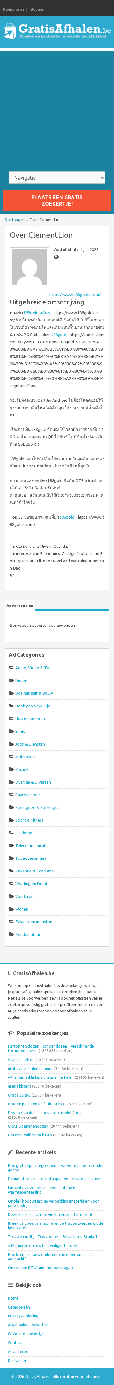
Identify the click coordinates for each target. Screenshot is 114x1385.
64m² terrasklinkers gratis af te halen (41, 1077)
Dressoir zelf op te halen (30, 1135)
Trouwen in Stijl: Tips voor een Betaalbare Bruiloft (53, 1237)
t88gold (59, 334)
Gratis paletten (21, 1059)
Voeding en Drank (31, 883)
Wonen (21, 909)
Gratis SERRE (19, 1095)
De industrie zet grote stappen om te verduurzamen (55, 1179)
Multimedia (25, 756)
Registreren (13, 9)
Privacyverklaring (23, 1316)
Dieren (21, 680)
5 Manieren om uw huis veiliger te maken (44, 1245)
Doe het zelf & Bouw (34, 693)
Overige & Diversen (33, 782)
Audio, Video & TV (32, 668)
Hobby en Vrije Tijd (33, 706)
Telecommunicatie (32, 845)
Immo (20, 731)
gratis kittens (19, 1086)
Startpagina (15, 220)
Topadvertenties (30, 858)
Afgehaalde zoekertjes (28, 1325)
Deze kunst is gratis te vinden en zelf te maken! (50, 1214)
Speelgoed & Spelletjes (36, 807)
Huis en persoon (30, 718)
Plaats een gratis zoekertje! (57, 201)
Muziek (21, 769)
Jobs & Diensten (30, 744)
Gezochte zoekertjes (26, 1334)
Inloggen (36, 9)
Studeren (23, 833)
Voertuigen (25, 896)
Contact (15, 1343)
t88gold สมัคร (37, 312)
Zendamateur (28, 934)
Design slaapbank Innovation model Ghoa (45, 1113)
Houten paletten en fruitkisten (35, 1104)
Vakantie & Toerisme (34, 871)
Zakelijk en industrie (33, 921)
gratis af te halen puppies (30, 1068)
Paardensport (28, 794)
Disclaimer (17, 1360)
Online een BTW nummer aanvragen (40, 1268)
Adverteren (18, 1351)
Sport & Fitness (29, 820)
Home (13, 1298)
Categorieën (19, 1307)
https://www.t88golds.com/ (75, 294)
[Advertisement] (57, 108)
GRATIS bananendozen (28, 1126)
